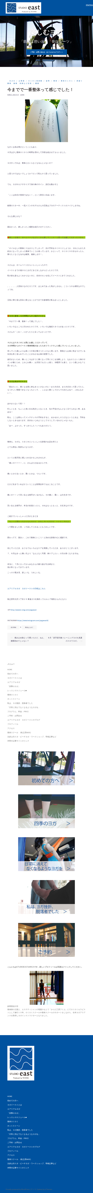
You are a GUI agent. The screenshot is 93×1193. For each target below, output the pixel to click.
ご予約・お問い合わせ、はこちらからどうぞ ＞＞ (46, 52)
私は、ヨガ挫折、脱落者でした (20, 703)
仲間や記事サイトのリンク (18, 741)
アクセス (11, 728)
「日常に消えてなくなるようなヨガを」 (23, 707)
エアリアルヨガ (13, 682)
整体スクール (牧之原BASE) (19, 732)
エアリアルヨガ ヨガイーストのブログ (23, 720)
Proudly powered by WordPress (18, 1189)
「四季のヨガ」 (13, 686)
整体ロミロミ (67, 81)
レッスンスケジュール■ (17, 690)
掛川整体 (13, 627)
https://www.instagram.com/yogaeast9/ (33, 620)
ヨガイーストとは (14, 678)
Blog (12, 81)
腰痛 (37, 83)
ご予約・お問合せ (14, 716)
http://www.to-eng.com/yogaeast (23, 610)
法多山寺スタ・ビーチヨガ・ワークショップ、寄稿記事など (31, 737)
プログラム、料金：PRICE (18, 711)
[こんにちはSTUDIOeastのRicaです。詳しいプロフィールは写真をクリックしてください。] (46, 988)
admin (22, 95)
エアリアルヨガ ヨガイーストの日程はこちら (26, 588)
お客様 (22, 81)
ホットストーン (13, 699)
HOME (9, 669)
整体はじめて (29, 627)
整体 (55, 81)
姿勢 (48, 81)
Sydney (39, 1189)
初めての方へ (12, 674)
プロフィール (12, 724)
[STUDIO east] (23, 8)
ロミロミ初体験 (35, 81)
